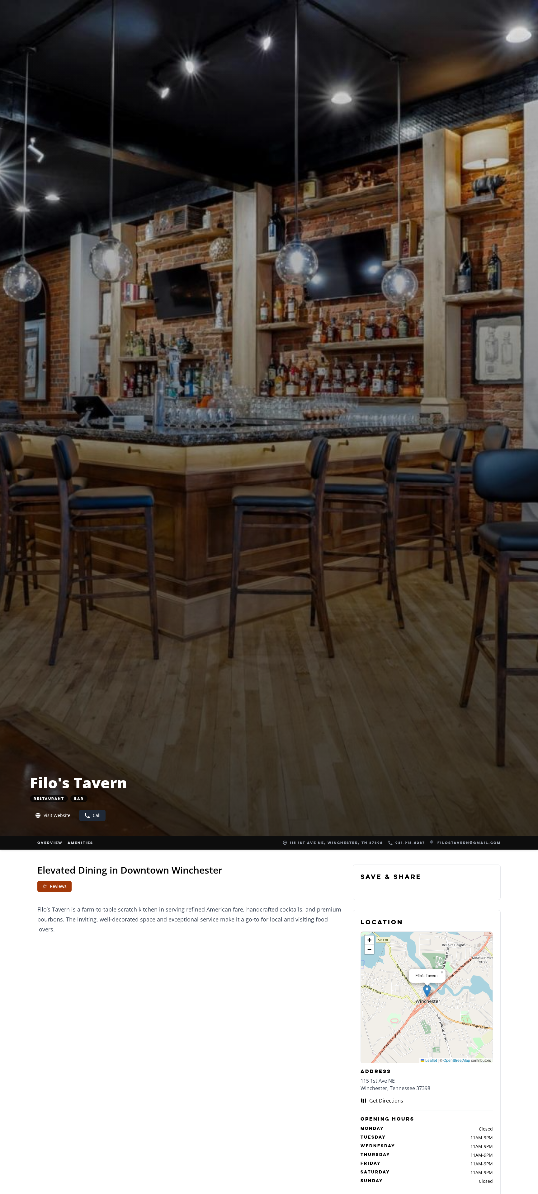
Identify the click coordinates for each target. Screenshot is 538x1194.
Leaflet (430, 1060)
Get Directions (386, 1100)
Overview (50, 843)
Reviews (58, 886)
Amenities (80, 843)
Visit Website (57, 815)
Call (97, 815)
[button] (427, 991)
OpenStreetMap (456, 1060)
